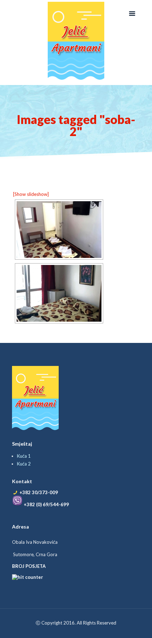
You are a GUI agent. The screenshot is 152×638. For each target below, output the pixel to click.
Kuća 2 (24, 464)
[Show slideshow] (31, 194)
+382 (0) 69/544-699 (46, 504)
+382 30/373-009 (38, 492)
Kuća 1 (24, 456)
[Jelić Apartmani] (76, 41)
